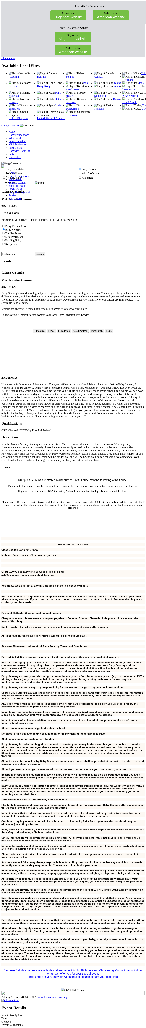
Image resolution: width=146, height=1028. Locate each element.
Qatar (58, 98)
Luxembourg (129, 89)
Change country (10, 125)
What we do (15, 138)
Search (40, 254)
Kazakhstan (72, 89)
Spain (58, 105)
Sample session (17, 141)
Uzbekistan (72, 115)
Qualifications (80, 331)
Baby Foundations (19, 134)
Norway (13, 102)
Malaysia (14, 95)
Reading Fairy (13, 240)
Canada (98, 76)
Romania (71, 102)
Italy (141, 82)
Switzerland (72, 108)
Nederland (100, 95)
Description (97, 331)
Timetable (39, 331)
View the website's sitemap (52, 997)
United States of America (51, 118)
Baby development (19, 150)
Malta (58, 92)
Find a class (8, 58)
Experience (64, 331)
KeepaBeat (11, 244)
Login (109, 331)
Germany (14, 86)
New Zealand (130, 95)
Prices (51, 331)
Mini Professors (17, 144)
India (85, 82)
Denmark (127, 79)
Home (12, 131)
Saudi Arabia (129, 102)
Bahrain (41, 76)
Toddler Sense (13, 233)
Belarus (70, 76)
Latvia (116, 86)
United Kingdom (18, 118)
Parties (12, 154)
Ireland (117, 82)
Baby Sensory (13, 229)
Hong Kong (44, 86)
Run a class (15, 157)
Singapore (14, 108)
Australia (14, 76)
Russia (117, 98)
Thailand (99, 108)
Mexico (70, 95)
